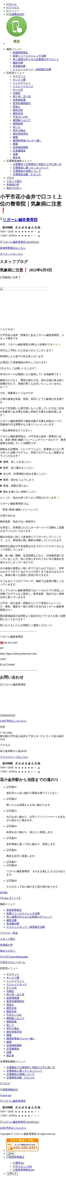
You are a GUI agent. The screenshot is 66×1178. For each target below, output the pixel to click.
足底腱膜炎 (19, 150)
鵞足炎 (17, 157)
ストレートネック (23, 86)
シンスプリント (22, 83)
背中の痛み (19, 130)
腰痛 (15, 137)
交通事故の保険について (27, 171)
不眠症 (17, 93)
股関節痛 (18, 123)
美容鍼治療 (19, 66)
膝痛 (15, 144)
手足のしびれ (20, 116)
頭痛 (15, 154)
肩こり (17, 127)
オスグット (19, 76)
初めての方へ (14, 188)
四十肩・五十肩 (22, 96)
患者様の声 (12, 184)
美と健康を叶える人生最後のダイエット (36, 59)
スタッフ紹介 (14, 181)
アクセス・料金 (9, 933)
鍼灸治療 (18, 62)
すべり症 (18, 89)
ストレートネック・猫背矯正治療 (32, 69)
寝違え (17, 106)
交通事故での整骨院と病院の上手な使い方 (37, 164)
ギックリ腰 (19, 79)
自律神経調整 (20, 147)
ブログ (10, 177)
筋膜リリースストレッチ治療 (29, 56)
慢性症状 (18, 110)
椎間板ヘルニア (22, 120)
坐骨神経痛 (19, 100)
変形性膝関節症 (22, 103)
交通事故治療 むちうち (27, 174)
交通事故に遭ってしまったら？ (31, 167)
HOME (4, 892)
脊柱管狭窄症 (20, 133)
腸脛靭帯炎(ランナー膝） (27, 140)
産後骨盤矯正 (20, 52)
